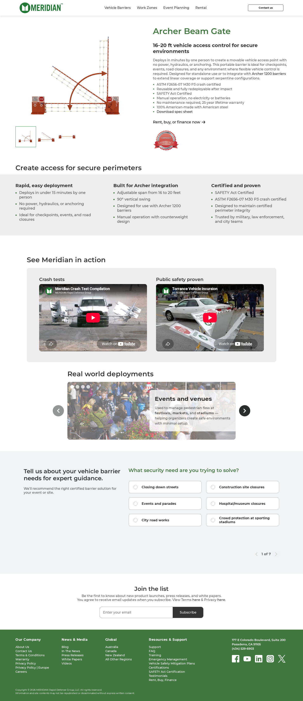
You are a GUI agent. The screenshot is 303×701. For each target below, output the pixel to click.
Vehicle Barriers (118, 8)
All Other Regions (118, 659)
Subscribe (188, 612)
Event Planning (176, 8)
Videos (67, 663)
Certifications (159, 667)
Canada (110, 651)
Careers (21, 672)
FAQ (152, 651)
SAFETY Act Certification (167, 672)
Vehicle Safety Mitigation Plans (172, 663)
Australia (111, 647)
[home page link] (41, 7)
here (196, 600)
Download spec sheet (175, 112)
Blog (65, 647)
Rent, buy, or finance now (176, 122)
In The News (71, 651)
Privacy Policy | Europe (32, 667)
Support (155, 647)
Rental (201, 8)
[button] (72, 387)
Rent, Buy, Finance (163, 680)
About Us (22, 647)
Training (155, 655)
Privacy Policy (25, 663)
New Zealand (115, 655)
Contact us (266, 7)
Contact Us (23, 651)
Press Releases (72, 655)
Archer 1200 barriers (269, 74)
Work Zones (147, 8)
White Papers (72, 659)
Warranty (22, 659)
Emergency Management (168, 659)
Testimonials (158, 676)
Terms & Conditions (30, 655)
